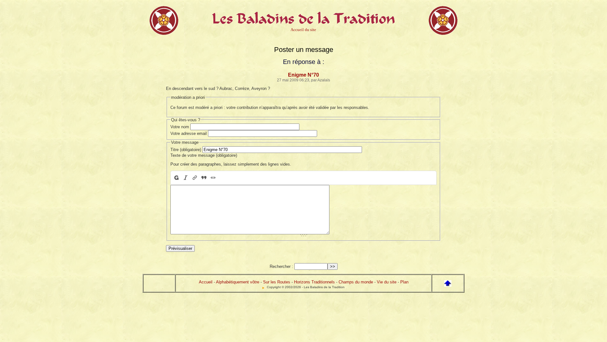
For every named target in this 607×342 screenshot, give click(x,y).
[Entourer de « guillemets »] (213, 178)
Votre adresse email (188, 133)
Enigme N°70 (303, 75)
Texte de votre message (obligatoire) (203, 155)
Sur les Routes (276, 282)
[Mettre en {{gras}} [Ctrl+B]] (176, 178)
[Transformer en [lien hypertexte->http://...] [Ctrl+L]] (194, 178)
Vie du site (386, 282)
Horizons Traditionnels (314, 282)
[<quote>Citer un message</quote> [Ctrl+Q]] (203, 178)
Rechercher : (281, 266)
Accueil (205, 282)
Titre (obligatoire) (185, 149)
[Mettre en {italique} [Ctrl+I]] (185, 178)
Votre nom (179, 126)
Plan (404, 282)
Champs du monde (356, 282)
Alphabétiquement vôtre (237, 282)
